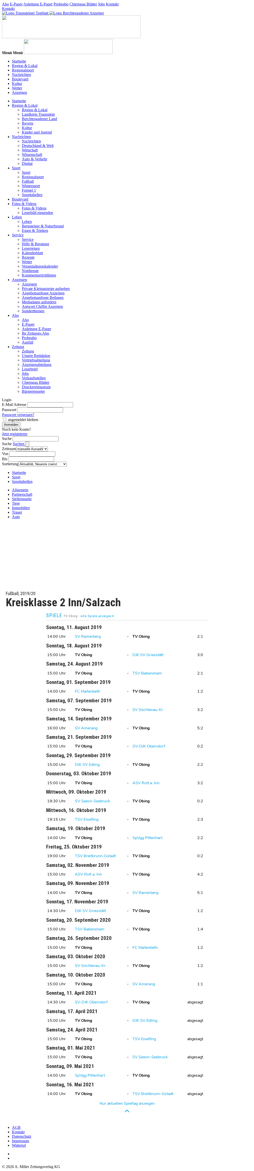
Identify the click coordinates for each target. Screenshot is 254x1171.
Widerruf (19, 1145)
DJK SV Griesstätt (147, 655)
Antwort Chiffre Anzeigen (42, 306)
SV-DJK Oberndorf (148, 746)
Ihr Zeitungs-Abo (35, 333)
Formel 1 (29, 190)
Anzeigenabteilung (36, 364)
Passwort (9, 410)
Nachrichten (21, 74)
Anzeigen (19, 92)
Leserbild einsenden (37, 213)
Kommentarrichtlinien (39, 275)
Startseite (19, 61)
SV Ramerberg (88, 636)
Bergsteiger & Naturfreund (43, 226)
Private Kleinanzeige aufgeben (46, 288)
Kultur (17, 83)
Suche (7, 438)
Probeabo (61, 4)
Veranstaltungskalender (40, 266)
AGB (16, 1127)
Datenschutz (21, 1136)
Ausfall (27, 342)
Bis (4, 459)
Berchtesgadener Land (39, 119)
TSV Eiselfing (86, 819)
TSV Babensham (147, 673)
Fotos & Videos (24, 204)
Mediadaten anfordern (39, 302)
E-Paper (16, 4)
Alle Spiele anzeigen (97, 616)
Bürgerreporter (33, 391)
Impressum (20, 1141)
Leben (17, 217)
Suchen (19, 444)
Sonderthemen (33, 311)
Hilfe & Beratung (35, 244)
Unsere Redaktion (36, 356)
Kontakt (112, 4)
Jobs (101, 4)
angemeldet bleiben (23, 420)
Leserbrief (30, 369)
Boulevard (20, 79)
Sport (16, 168)
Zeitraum (9, 449)
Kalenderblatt (32, 253)
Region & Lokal (24, 66)
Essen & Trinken (35, 230)
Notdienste (30, 271)
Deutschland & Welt (38, 145)
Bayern (27, 123)
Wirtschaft (30, 150)
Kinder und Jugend (37, 132)
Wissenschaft (32, 154)
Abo (5, 4)
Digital (27, 163)
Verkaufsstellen (34, 378)
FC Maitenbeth (87, 691)
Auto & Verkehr (34, 159)
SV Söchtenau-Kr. (148, 709)
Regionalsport (23, 70)
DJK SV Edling (87, 764)
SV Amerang (86, 728)
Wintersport (31, 186)
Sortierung (10, 464)
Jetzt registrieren (14, 434)
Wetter (17, 88)
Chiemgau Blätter (83, 4)
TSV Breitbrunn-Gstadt (95, 856)
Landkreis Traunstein (38, 114)
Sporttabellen (32, 195)
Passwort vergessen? (18, 415)
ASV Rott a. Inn (145, 783)
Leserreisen (31, 248)
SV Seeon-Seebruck (92, 801)
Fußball (28, 181)
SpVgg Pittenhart (147, 838)
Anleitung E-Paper (38, 4)
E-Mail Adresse (14, 404)
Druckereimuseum (36, 387)
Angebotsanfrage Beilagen (43, 297)
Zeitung (18, 347)
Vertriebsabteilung (36, 360)
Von (5, 454)
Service (18, 235)
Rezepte (28, 257)
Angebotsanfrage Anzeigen (43, 293)
